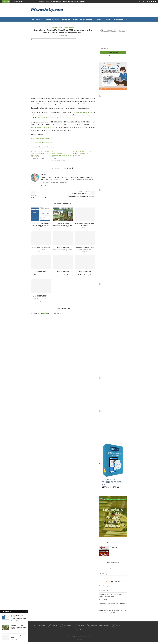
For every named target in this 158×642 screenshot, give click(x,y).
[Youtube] (151, 1)
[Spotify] (153, 1)
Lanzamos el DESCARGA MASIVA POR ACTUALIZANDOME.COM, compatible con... (41, 225)
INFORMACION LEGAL (56, 1)
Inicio (32, 19)
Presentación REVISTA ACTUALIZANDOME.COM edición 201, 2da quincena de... (41, 297)
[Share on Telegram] (72, 168)
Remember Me (104, 48)
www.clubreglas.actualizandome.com (42, 127)
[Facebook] (141, 1)
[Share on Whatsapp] (70, 168)
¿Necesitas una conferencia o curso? (82, 19)
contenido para (118, 19)
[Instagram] (145, 1)
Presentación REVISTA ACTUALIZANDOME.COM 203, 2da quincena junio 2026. (62, 273)
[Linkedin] (149, 1)
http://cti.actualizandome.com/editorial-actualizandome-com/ (56, 118)
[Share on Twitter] (69, 168)
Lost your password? (105, 55)
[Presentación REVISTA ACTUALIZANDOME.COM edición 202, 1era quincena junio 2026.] (85, 262)
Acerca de (39, 19)
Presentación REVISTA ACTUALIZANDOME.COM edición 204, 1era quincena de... (41, 273)
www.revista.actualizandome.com (41, 143)
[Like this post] (65, 168)
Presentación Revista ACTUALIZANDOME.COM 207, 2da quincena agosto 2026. (62, 225)
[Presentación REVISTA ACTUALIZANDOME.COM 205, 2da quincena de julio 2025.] (63, 238)
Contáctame (99, 19)
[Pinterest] (147, 1)
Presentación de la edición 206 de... (18, 636)
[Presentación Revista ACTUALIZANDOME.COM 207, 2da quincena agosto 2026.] (63, 214)
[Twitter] (143, 1)
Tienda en (108, 19)
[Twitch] (155, 1)
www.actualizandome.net (84, 112)
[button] (11, 1)
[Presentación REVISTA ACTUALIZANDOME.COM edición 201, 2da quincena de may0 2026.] (41, 286)
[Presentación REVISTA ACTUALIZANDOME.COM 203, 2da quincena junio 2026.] (63, 262)
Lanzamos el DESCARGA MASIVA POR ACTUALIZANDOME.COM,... (18, 617)
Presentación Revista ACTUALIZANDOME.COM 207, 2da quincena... (18, 627)
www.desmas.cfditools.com (40, 138)
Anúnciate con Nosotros (52, 19)
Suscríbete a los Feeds (68, 1)
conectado (45, 313)
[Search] (126, 19)
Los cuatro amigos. (18, 1)
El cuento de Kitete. (104, 590)
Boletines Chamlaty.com (79, 1)
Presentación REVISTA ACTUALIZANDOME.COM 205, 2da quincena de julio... (62, 249)
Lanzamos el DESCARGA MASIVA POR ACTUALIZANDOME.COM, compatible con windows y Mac (111, 597)
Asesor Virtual (66, 19)
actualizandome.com (86, 636)
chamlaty (44, 174)
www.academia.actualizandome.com (42, 147)
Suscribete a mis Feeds (113, 581)
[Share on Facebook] (67, 168)
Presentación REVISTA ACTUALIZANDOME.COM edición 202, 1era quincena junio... (85, 273)
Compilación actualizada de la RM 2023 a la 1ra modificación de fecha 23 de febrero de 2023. (40, 153)
